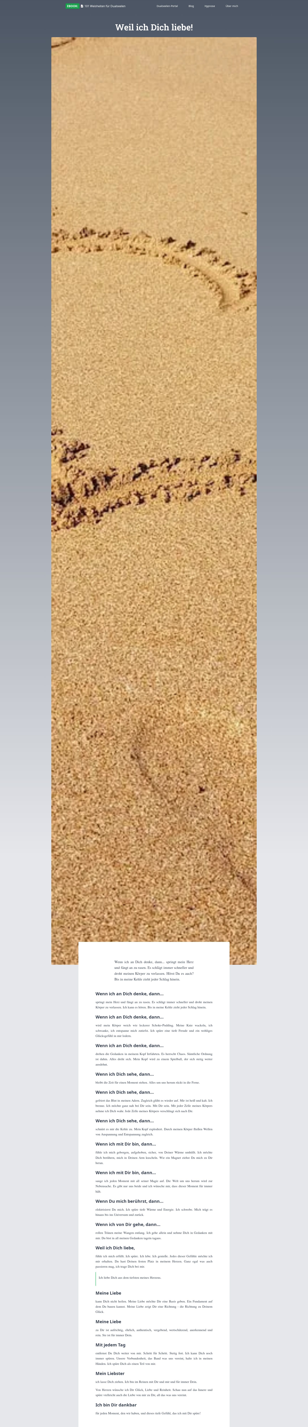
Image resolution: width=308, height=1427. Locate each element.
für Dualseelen (96, 6)
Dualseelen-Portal (167, 6)
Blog (191, 6)
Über (232, 6)
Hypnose (210, 6)
